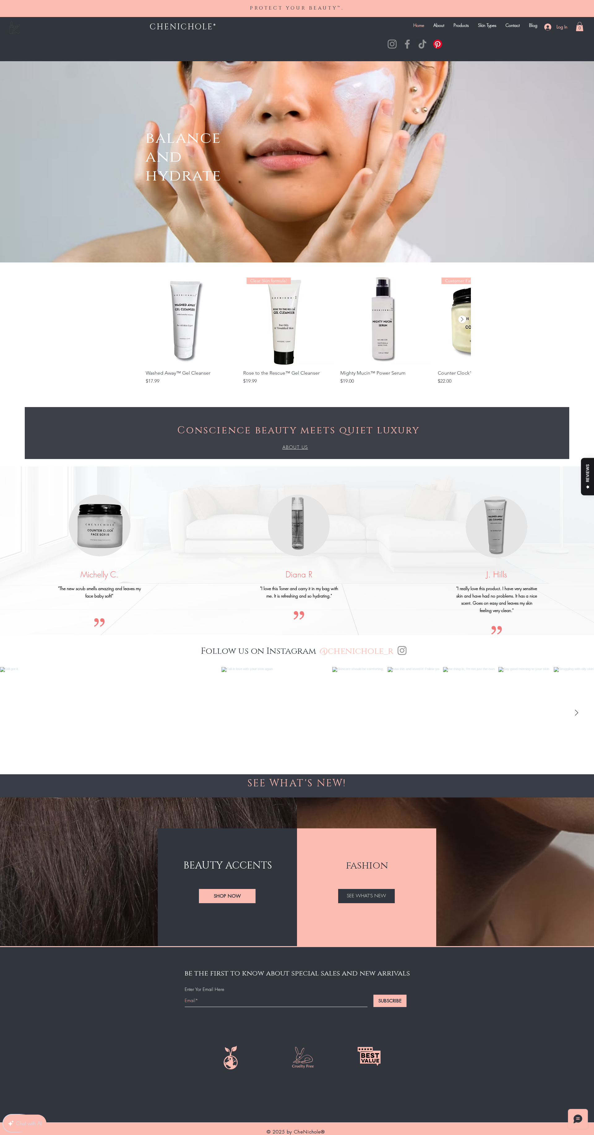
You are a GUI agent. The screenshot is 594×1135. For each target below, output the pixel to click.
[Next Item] (576, 713)
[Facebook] (407, 44)
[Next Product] (462, 319)
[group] (308, 335)
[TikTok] (422, 44)
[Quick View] (191, 319)
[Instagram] (392, 44)
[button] (579, 26)
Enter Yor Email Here (204, 989)
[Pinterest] (438, 44)
